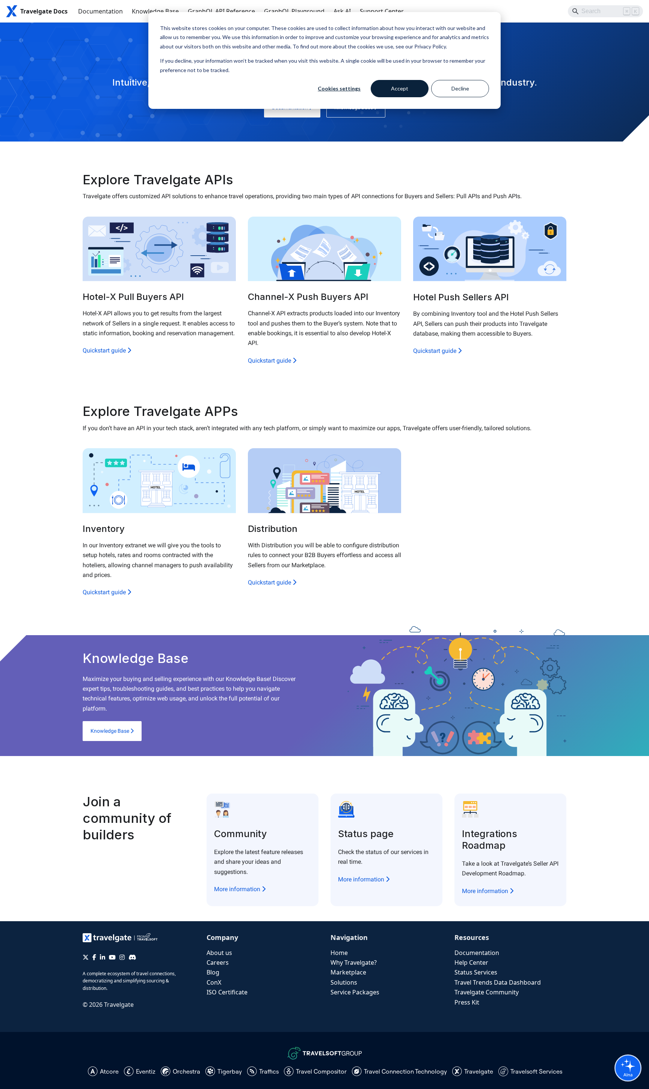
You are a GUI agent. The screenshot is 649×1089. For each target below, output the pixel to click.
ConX (214, 982)
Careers (218, 962)
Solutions (344, 982)
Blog (213, 972)
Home (339, 953)
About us (219, 953)
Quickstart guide (105, 350)
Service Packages (355, 992)
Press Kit (466, 1002)
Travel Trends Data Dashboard (497, 982)
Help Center (471, 962)
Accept (399, 88)
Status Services (475, 972)
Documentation (100, 11)
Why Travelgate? (354, 962)
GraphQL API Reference (221, 11)
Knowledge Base (155, 11)
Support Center (382, 11)
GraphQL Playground (294, 11)
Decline (460, 88)
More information (238, 889)
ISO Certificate (227, 992)
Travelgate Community (486, 992)
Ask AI (342, 11)
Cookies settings (339, 88)
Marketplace (348, 972)
